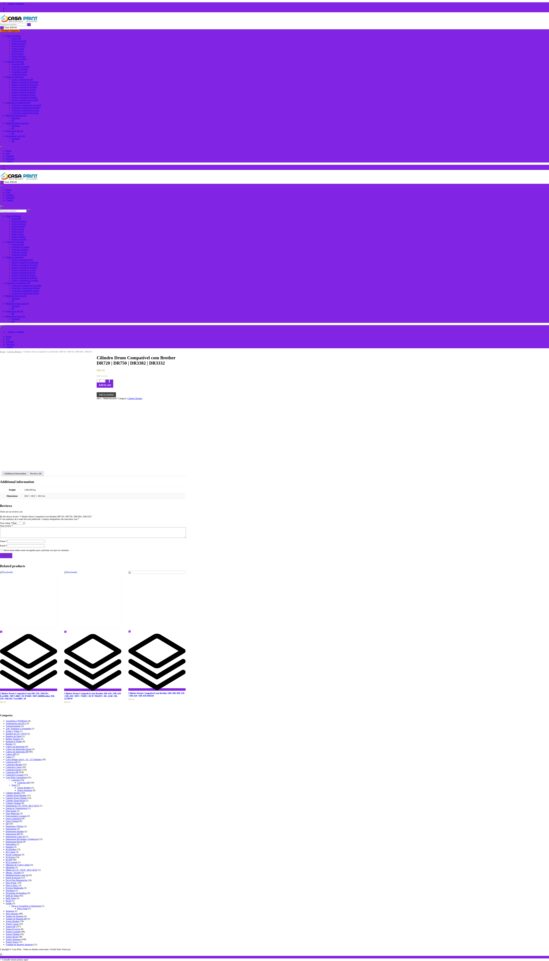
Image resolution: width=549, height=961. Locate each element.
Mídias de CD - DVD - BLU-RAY (21, 870)
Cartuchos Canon (19, 72)
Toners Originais (13, 36)
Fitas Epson (11, 811)
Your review (6, 526)
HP (12, 120)
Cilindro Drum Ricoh (15, 800)
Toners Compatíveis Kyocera (24, 84)
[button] (14, 959)
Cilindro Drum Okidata (16, 798)
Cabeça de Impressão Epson (18, 749)
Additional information (15, 473)
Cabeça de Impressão (15, 746)
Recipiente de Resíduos (16, 893)
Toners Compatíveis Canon (23, 90)
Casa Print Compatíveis (16, 777)
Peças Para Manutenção (16, 880)
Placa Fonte (22, 908)
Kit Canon (10, 852)
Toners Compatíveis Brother (24, 87)
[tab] (15, 473)
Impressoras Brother (15, 831)
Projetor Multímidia (14, 888)
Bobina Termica (13, 739)
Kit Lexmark (11, 862)
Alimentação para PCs (16, 723)
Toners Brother (18, 46)
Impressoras (11, 829)
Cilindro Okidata (13, 803)
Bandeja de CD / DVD (16, 734)
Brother (9, 744)
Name (3, 541)
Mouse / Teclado (13, 872)
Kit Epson (10, 857)
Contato (9, 161)
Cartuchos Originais (15, 61)
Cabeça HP (11, 754)
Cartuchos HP (17, 64)
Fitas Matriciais (12, 813)
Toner (14, 785)
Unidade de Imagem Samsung (19, 944)
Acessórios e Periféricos (16, 721)
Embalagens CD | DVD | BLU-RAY (22, 805)
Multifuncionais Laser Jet (17, 123)
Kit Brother (11, 849)
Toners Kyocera (18, 43)
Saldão (9, 903)
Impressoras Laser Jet (15, 136)
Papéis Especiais (13, 877)
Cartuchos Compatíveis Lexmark (26, 105)
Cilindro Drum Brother (16, 795)
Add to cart (105, 385)
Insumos (9, 847)
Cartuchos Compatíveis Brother (25, 108)
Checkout (10, 158)
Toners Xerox (17, 54)
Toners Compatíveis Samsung (24, 82)
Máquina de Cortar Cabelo (18, 865)
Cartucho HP (11, 762)
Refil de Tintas (12, 895)
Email (3, 545)
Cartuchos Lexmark (20, 66)
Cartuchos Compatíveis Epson (25, 113)
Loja (8, 153)
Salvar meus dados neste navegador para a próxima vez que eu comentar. (36, 550)
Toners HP (16, 38)
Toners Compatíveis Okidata (24, 97)
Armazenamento (13, 726)
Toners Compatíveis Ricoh (23, 92)
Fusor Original (12, 821)
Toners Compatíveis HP (22, 79)
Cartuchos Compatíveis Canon (25, 110)
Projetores (10, 890)
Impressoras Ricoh (14, 841)
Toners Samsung (18, 41)
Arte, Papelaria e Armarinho (18, 728)
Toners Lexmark (18, 59)
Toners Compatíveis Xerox (23, 95)
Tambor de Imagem (14, 916)
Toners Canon (17, 48)
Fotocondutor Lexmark (16, 816)
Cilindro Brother (14, 352)
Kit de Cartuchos (13, 854)
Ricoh (8, 901)
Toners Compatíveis (15, 77)
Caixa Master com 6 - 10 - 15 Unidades (23, 759)
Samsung (15, 118)
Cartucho (15, 780)
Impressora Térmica (15, 826)
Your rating (6, 523)
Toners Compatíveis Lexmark (24, 100)
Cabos (8, 757)
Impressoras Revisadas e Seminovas (22, 839)
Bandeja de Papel (13, 736)
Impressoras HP (13, 834)
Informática (11, 844)
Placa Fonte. (11, 883)
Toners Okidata (18, 56)
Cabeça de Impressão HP (17, 752)
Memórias (10, 867)
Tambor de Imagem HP (16, 919)
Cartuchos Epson (19, 74)
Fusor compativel (13, 818)
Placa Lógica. (12, 885)
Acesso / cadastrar (15, 3)
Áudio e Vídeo (12, 731)
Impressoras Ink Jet (14, 131)
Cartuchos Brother (19, 69)
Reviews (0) (35, 473)
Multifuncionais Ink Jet (16, 115)
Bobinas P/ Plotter (14, 741)
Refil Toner (11, 898)
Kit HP (9, 859)
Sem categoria (12, 913)
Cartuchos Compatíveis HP (18, 102)
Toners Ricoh (17, 51)
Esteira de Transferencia (16, 808)
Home (8, 151)
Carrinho (10, 156)
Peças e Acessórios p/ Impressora (26, 906)
